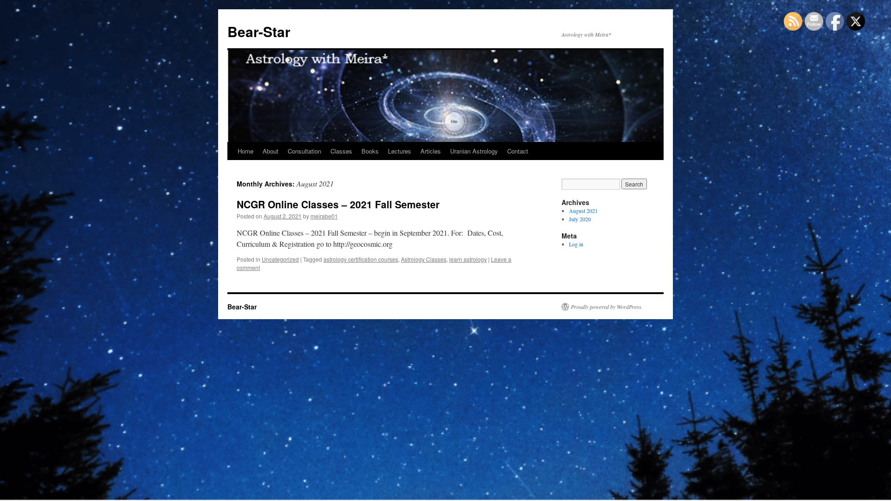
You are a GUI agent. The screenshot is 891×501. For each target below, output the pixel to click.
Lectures (399, 151)
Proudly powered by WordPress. (607, 306)
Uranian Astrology (474, 151)
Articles (430, 151)
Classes (341, 151)
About (270, 151)
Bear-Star (259, 31)
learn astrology (468, 259)
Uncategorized (280, 259)
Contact (517, 151)
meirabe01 (324, 216)
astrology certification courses (360, 259)
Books (370, 151)
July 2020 (580, 219)
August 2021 (583, 210)
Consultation (304, 151)
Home (245, 151)
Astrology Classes (423, 259)
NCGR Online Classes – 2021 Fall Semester (338, 204)
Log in (576, 244)
